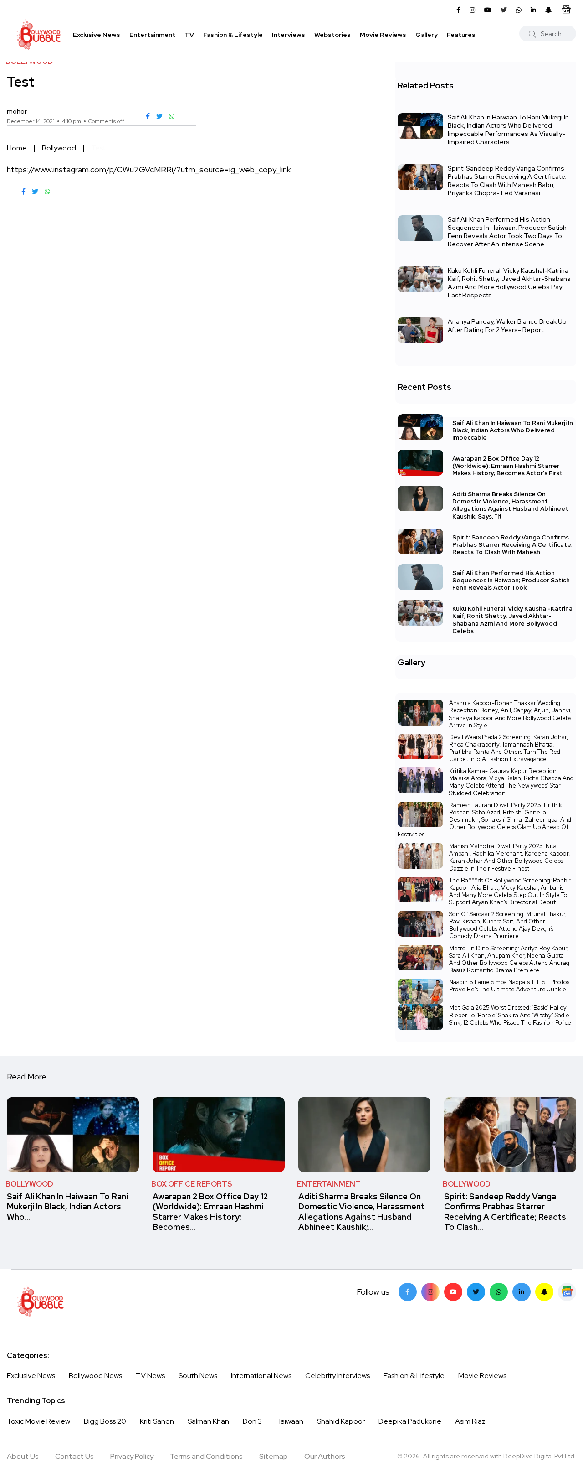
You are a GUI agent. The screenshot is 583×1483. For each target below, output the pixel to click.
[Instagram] (430, 1292)
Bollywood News (95, 1375)
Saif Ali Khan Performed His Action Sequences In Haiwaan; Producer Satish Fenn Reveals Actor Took (511, 580)
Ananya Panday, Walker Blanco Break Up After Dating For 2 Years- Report (507, 325)
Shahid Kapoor (341, 1421)
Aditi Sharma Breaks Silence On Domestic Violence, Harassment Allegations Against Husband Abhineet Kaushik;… (361, 1211)
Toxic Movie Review (38, 1421)
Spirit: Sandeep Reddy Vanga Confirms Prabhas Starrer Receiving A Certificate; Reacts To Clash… (505, 1211)
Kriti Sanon (157, 1421)
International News (261, 1375)
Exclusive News (96, 35)
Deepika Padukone (409, 1421)
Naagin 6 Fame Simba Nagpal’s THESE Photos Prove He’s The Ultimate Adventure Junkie (509, 985)
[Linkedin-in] (521, 1292)
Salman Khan (208, 1421)
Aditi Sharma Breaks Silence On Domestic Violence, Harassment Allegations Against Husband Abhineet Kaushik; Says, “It (510, 505)
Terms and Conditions (206, 1456)
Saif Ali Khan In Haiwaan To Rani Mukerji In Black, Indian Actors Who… (67, 1206)
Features (461, 35)
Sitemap (273, 1456)
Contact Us (74, 1456)
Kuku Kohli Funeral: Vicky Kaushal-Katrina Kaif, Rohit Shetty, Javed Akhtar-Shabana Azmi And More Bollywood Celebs (512, 620)
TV (189, 35)
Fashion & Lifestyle (233, 35)
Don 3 (252, 1421)
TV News (150, 1375)
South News (198, 1375)
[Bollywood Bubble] (39, 34)
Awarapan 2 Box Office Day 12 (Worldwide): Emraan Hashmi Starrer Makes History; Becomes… (210, 1211)
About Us (23, 1456)
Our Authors (324, 1456)
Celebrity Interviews (337, 1375)
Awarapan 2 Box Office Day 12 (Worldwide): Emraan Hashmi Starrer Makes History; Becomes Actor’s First (507, 466)
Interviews (288, 35)
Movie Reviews (383, 35)
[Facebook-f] (408, 1292)
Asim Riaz (470, 1421)
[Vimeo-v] (499, 1292)
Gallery (426, 35)
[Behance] (567, 1292)
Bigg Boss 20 (105, 1421)
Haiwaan (289, 1421)
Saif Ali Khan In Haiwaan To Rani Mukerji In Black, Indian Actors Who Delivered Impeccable (512, 430)
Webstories (332, 35)
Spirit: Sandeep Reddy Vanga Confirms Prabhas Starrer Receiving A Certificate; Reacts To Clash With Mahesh (512, 545)
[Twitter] (476, 1292)
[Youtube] (453, 1292)
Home (17, 148)
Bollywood (59, 148)
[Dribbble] (544, 1292)
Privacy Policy (131, 1456)
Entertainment (152, 35)
